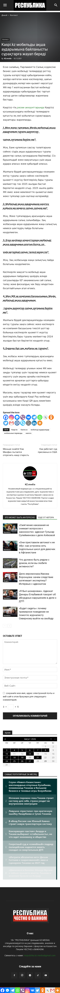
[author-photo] (30, 480)
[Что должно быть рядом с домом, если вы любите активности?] (10, 563)
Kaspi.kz (14, 430)
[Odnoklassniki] (51, 417)
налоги (28, 433)
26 (22, 761)
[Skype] (22, 423)
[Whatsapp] (39, 417)
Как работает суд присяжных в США (47, 450)
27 (30, 761)
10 (7, 753)
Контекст (14, 15)
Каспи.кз (24, 430)
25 (14, 761)
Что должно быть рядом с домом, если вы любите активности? (34, 563)
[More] (39, 423)
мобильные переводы (13, 433)
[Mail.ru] (17, 423)
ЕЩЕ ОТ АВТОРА (46, 517)
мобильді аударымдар (40, 430)
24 (7, 761)
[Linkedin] (34, 423)
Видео (6, 581)
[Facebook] (5, 417)
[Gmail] (11, 423)
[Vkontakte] (28, 417)
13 (30, 753)
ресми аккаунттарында (30, 107)
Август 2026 (30, 739)
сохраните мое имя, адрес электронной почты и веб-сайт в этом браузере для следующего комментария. (28, 696)
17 (7, 757)
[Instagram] (11, 417)
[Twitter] (5, 423)
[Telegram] (34, 417)
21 (38, 757)
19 (22, 757)
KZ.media (8, 58)
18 (14, 757)
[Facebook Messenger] (17, 417)
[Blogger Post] (28, 423)
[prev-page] (5, 626)
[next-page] (9, 626)
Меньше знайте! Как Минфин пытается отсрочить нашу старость (16, 452)
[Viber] (22, 417)
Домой (4, 15)
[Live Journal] (45, 417)
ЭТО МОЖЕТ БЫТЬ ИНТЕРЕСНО (20, 517)
